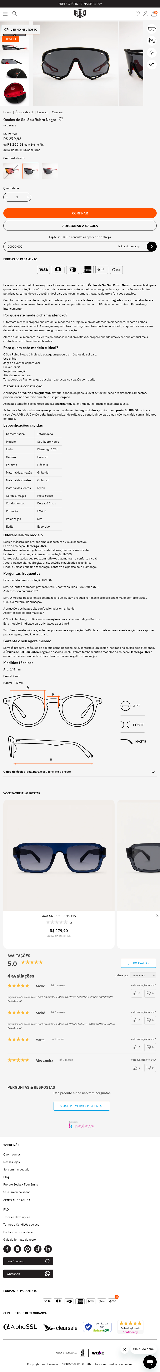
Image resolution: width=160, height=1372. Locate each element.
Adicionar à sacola (80, 226)
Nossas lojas (11, 1162)
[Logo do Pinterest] (27, 1249)
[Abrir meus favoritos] (137, 13)
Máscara (57, 112)
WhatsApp (13, 1274)
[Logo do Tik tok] (38, 1249)
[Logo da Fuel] (80, 13)
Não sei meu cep (129, 246)
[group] (75, 63)
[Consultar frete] (152, 247)
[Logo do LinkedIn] (48, 1249)
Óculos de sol (24, 112)
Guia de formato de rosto (19, 1239)
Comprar (80, 213)
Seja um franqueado (16, 1169)
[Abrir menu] (5, 14)
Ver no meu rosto (24, 29)
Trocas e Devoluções (16, 1217)
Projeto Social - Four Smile (20, 1184)
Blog (6, 1177)
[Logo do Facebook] (7, 1249)
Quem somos (12, 1154)
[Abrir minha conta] (145, 13)
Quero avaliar (138, 963)
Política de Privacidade (18, 1232)
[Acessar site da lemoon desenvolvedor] (72, 1353)
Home (7, 112)
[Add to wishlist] (61, 119)
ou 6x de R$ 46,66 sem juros (21, 150)
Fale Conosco (15, 1261)
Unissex (42, 112)
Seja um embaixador (16, 1192)
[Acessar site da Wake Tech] (98, 1353)
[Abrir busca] (14, 13)
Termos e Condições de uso (21, 1224)
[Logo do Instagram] (17, 1249)
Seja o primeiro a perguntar (82, 1106)
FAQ (6, 1209)
